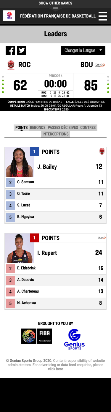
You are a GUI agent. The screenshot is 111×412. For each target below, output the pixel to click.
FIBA (36, 339)
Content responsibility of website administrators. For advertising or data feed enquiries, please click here (56, 365)
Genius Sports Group (74, 339)
